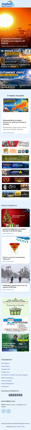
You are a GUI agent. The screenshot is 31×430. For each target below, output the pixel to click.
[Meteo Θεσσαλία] (8, 3)
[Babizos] (15, 165)
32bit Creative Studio (19, 426)
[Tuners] (15, 342)
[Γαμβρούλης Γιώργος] (15, 143)
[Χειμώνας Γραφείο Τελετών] (15, 180)
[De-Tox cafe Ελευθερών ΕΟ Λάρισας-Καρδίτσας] (15, 194)
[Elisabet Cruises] (15, 151)
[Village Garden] (15, 187)
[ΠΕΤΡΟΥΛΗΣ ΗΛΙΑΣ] (15, 324)
